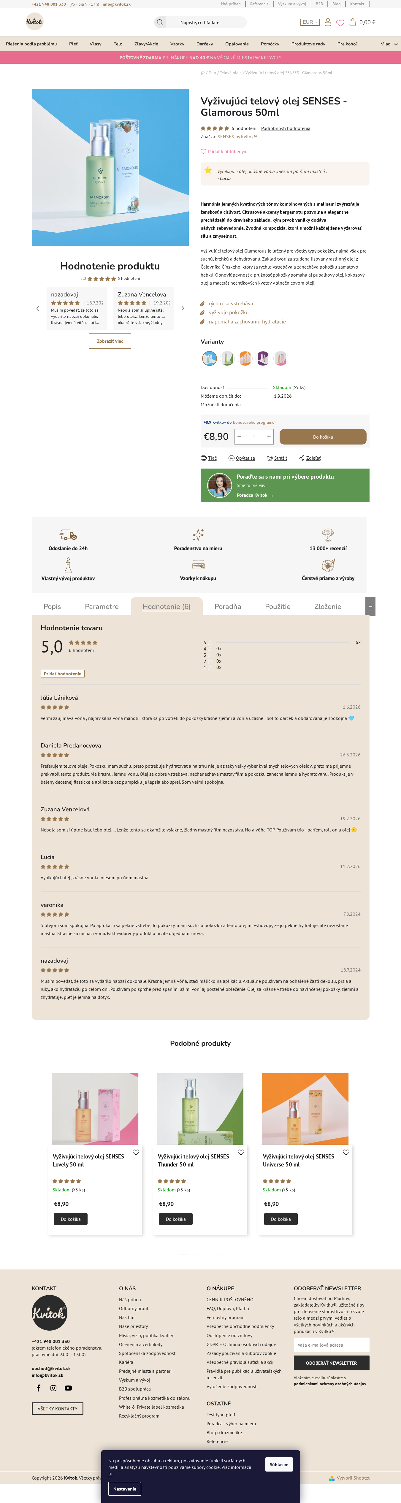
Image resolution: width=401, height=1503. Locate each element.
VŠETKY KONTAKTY (57, 1409)
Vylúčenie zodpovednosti (232, 1386)
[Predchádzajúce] (38, 308)
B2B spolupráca (135, 1389)
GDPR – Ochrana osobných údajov (241, 1344)
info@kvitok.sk (117, 4)
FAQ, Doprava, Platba (228, 1308)
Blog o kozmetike (224, 1432)
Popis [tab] (52, 606)
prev (36, 1165)
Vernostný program (226, 1317)
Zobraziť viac (110, 341)
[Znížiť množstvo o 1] (239, 436)
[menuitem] (31, 43)
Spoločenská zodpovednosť (147, 1353)
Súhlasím (279, 1464)
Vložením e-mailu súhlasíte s (330, 1380)
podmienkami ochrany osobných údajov (330, 1383)
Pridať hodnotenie (62, 674)
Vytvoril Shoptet (353, 1478)
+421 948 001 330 (49, 4)
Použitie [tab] (278, 606)
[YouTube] (68, 1388)
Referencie (217, 1441)
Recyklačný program (139, 1416)
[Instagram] (53, 1388)
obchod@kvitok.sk (51, 1368)
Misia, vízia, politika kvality (146, 1335)
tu (110, 1474)
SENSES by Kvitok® (237, 136)
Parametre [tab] (102, 606)
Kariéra (126, 1362)
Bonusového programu (254, 422)
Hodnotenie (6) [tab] (166, 606)
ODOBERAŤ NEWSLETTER (331, 1365)
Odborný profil (133, 1308)
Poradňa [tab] (228, 606)
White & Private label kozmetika (151, 1407)
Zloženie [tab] (327, 606)
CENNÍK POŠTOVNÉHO (230, 1299)
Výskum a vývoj (134, 1380)
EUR (308, 22)
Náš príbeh (130, 1299)
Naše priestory (133, 1326)
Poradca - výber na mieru (231, 1423)
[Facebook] (38, 1388)
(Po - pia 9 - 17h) (84, 4)
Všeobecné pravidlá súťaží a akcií (240, 1362)
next (365, 1165)
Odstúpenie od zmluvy (229, 1335)
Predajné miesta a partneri (145, 1371)
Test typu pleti (221, 1415)
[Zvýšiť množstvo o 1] (268, 436)
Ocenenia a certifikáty (140, 1344)
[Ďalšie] (183, 308)
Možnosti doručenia (221, 404)
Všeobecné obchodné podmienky (240, 1326)
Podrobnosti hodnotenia (285, 128)
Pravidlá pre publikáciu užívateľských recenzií (244, 1374)
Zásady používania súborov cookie (241, 1353)
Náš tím (126, 1317)
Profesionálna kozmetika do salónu (155, 1398)
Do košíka (323, 437)
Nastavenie (124, 1489)
